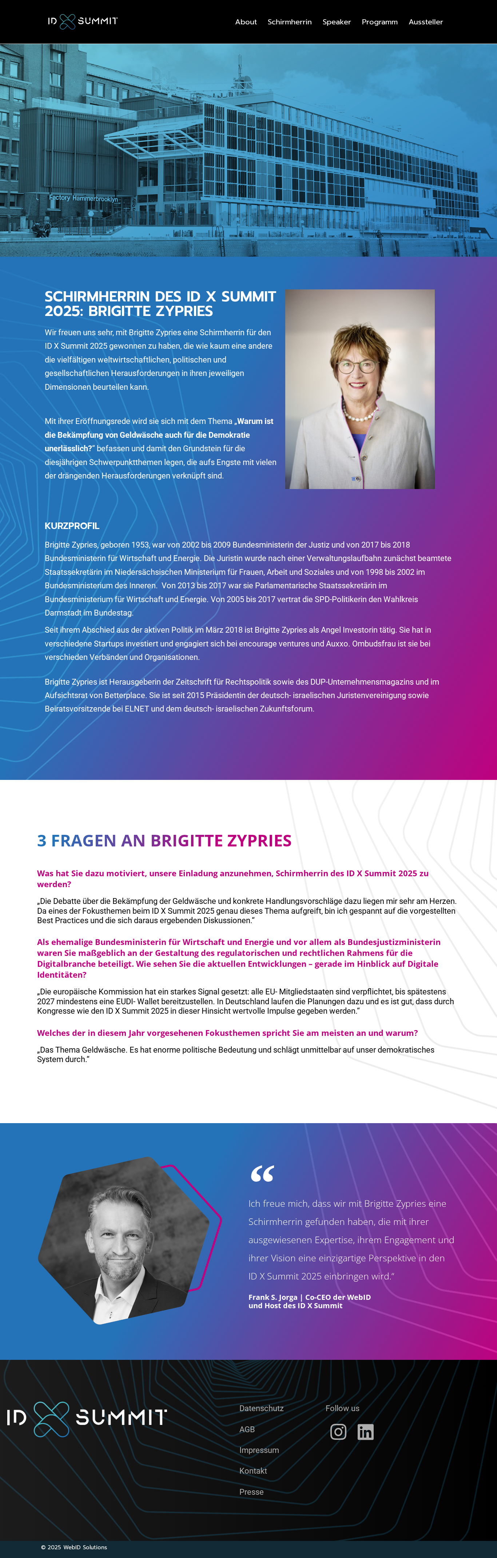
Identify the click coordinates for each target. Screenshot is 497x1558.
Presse (251, 1492)
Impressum (259, 1450)
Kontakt (253, 1470)
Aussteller (426, 21)
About (246, 21)
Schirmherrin (290, 21)
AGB (247, 1429)
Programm (380, 21)
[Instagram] (338, 1432)
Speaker (337, 21)
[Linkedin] (365, 1432)
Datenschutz (261, 1408)
